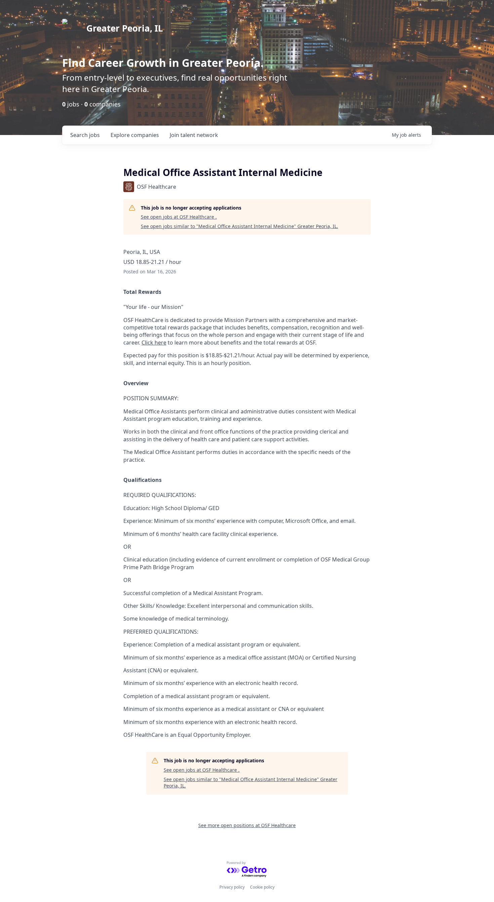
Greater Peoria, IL (124, 28)
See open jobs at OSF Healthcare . (179, 217)
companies (135, 135)
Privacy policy (232, 887)
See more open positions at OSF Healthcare (247, 825)
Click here (153, 342)
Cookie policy (262, 887)
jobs (85, 135)
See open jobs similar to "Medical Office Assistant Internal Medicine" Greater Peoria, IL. (239, 226)
